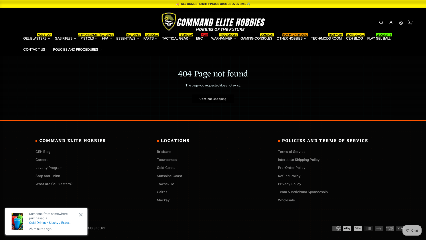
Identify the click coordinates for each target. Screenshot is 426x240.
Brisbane (164, 152)
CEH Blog (43, 152)
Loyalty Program (49, 168)
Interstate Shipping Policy (299, 160)
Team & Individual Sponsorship (303, 192)
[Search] (381, 22)
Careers (42, 160)
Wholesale (286, 200)
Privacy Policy (289, 184)
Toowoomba (167, 160)
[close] (81, 215)
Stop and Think (48, 176)
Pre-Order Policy (292, 168)
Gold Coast (166, 168)
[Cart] (410, 22)
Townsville (165, 184)
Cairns (162, 192)
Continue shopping (213, 98)
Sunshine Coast (169, 176)
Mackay (163, 200)
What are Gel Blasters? (54, 184)
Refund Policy (289, 176)
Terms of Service (292, 152)
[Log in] (391, 22)
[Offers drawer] (401, 22)
